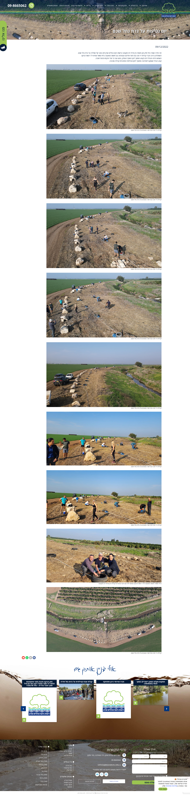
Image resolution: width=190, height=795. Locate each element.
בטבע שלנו (110, 5)
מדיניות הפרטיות (171, 786)
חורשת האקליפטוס (41, 785)
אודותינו (144, 5)
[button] (34, 657)
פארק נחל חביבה (41, 775)
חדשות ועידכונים (76, 5)
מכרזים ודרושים (64, 5)
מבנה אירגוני (68, 755)
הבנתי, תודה (162, 789)
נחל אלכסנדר (68, 768)
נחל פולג (69, 770)
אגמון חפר (44, 751)
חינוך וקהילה (99, 5)
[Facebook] (106, 774)
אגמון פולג (44, 754)
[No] (188, 778)
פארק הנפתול (43, 764)
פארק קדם (44, 781)
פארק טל (44, 771)
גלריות (88, 5)
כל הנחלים (134, 5)
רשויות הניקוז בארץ (66, 751)
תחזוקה (69, 787)
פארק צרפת (43, 778)
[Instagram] (102, 774)
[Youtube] (97, 774)
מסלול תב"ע (68, 780)
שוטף (70, 753)
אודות (70, 749)
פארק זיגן (44, 768)
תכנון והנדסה (122, 5)
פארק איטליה (43, 758)
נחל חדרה (69, 766)
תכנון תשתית (68, 782)
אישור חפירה (68, 785)
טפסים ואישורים (52, 5)
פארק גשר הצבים (41, 761)
